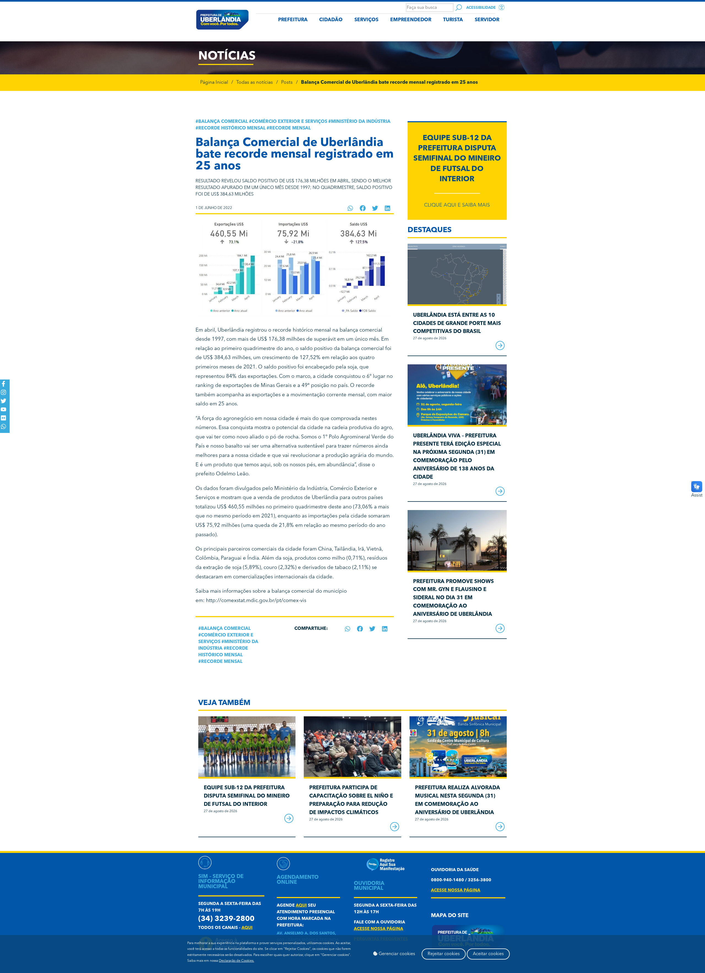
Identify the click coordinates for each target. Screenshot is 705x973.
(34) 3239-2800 (226, 919)
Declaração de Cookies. (236, 961)
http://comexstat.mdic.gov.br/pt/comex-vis (256, 600)
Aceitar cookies (488, 954)
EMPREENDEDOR (410, 20)
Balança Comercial (223, 122)
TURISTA (453, 20)
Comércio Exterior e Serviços (289, 122)
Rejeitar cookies (444, 954)
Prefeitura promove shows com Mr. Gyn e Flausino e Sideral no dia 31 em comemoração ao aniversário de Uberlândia (453, 598)
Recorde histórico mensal (231, 128)
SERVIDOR (487, 20)
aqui (247, 928)
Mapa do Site (449, 915)
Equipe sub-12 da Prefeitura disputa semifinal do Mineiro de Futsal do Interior (457, 159)
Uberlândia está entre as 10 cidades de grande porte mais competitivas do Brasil (457, 324)
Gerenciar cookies (396, 954)
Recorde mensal (290, 128)
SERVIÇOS (366, 20)
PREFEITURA (293, 20)
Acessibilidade (481, 8)
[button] (350, 208)
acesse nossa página (378, 929)
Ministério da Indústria (361, 122)
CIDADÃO (331, 20)
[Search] (458, 7)
